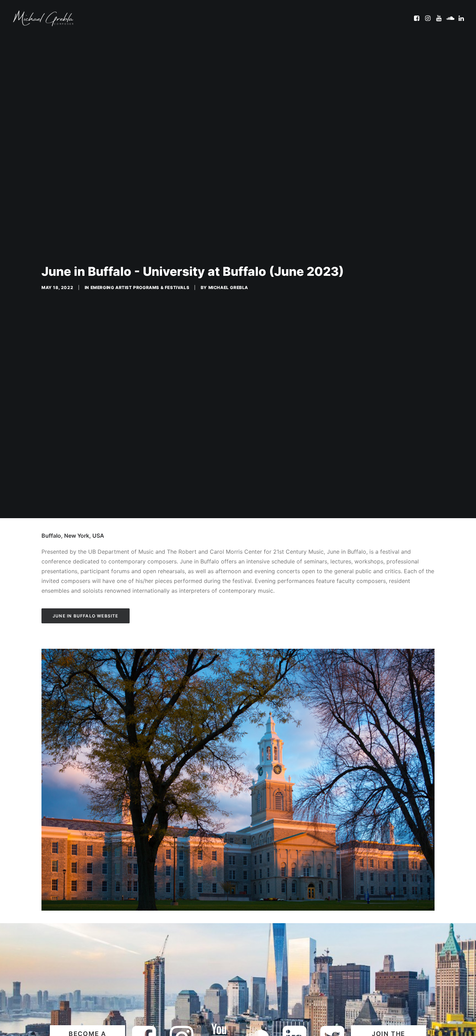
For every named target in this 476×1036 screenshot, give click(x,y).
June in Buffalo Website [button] (85, 615)
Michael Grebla (228, 287)
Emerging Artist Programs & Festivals (140, 287)
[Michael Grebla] (43, 18)
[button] (417, 18)
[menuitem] (417, 18)
